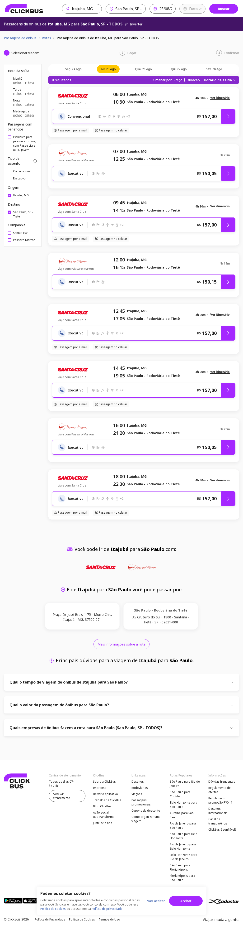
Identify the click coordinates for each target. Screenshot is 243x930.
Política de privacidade (107, 909)
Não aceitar (155, 901)
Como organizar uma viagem (145, 819)
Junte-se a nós (102, 823)
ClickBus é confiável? (222, 830)
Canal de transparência (217, 821)
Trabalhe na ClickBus (107, 800)
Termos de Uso (109, 919)
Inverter (136, 24)
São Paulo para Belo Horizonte (183, 836)
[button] (220, 98)
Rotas (46, 38)
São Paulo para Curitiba (180, 794)
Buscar (223, 8)
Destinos (137, 782)
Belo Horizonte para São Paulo (183, 804)
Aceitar (185, 901)
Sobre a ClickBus (104, 782)
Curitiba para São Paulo (182, 815)
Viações (136, 794)
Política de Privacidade (50, 919)
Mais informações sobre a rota (121, 644)
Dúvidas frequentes (221, 782)
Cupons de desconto (145, 811)
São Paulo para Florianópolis (180, 867)
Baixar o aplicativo (105, 794)
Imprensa (99, 788)
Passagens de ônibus (20, 38)
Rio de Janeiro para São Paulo (183, 825)
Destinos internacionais (218, 811)
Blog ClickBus (102, 806)
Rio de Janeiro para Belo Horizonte (183, 846)
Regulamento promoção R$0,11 (220, 800)
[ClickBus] (24, 9)
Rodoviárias (139, 788)
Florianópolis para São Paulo (182, 878)
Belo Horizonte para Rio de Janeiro (183, 857)
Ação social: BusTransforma (103, 814)
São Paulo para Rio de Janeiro (185, 784)
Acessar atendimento (61, 796)
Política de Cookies (82, 919)
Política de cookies (53, 909)
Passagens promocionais (141, 802)
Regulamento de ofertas (219, 790)
